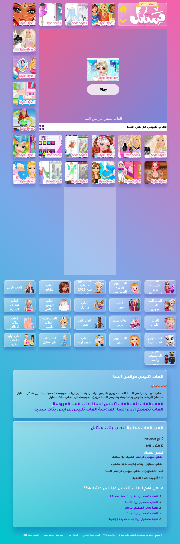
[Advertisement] (90, 211)
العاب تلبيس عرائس (149, 457)
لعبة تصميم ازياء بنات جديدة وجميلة (133, 519)
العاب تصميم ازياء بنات (142, 513)
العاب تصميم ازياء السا (141, 502)
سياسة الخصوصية (53, 535)
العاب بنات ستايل (108, 428)
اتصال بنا (73, 535)
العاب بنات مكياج (92, 535)
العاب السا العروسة (73, 404)
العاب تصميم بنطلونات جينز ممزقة (134, 496)
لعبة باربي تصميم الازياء (141, 508)
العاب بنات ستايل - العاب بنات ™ (119, 535)
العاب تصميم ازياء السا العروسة (130, 410)
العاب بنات (140, 404)
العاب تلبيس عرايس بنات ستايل (65, 410)
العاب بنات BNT (31, 535)
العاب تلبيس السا (111, 404)
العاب (157, 404)
